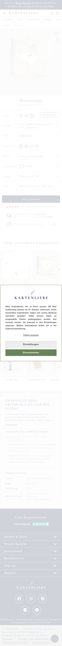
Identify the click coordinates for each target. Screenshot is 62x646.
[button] (31, 335)
